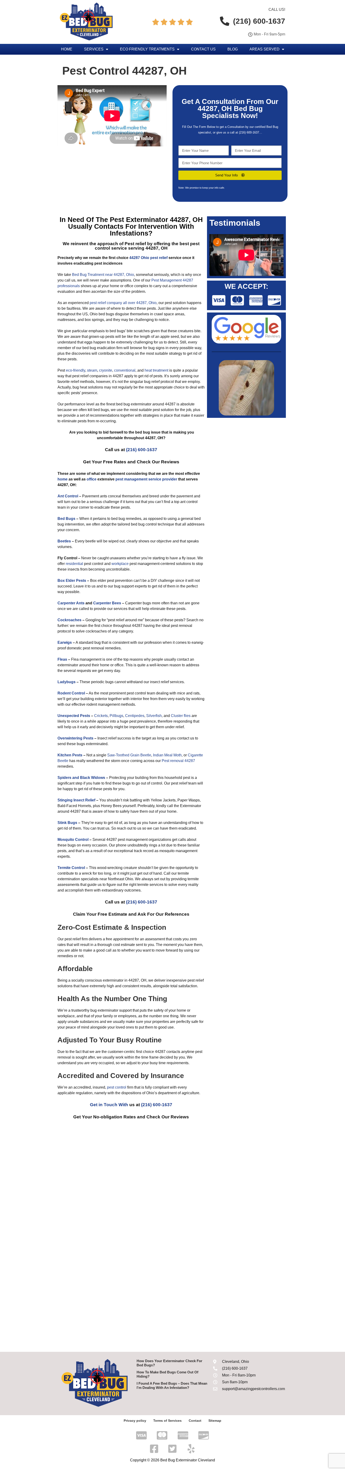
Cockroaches (69, 620)
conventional (124, 370)
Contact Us (203, 49)
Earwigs (65, 642)
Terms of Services (167, 1420)
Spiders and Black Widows (81, 778)
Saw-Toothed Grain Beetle (129, 755)
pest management (131, 479)
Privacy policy (135, 1420)
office (91, 479)
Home (66, 49)
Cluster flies (181, 716)
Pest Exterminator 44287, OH (156, 219)
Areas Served (264, 49)
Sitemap (214, 1420)
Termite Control (71, 868)
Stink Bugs (67, 823)
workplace (120, 564)
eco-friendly (75, 370)
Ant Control (68, 496)
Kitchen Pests (70, 755)
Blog (232, 49)
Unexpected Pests (74, 716)
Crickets (101, 716)
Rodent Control (71, 693)
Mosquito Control (73, 840)
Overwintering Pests (75, 738)
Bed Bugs (66, 519)
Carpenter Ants (71, 603)
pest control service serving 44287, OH (147, 246)
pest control (116, 1087)
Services (94, 49)
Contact (195, 1420)
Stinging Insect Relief (76, 800)
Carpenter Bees (107, 603)
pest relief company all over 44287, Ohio (123, 303)
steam (92, 370)
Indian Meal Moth (167, 755)
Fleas (62, 659)
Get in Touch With (109, 1104)
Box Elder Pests (72, 581)
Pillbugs (116, 716)
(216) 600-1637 (249, 132)
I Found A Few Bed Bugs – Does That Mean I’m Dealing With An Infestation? (172, 1385)
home (63, 479)
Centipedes (134, 716)
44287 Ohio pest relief (148, 258)
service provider (162, 479)
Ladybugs (67, 682)
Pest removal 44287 (178, 761)
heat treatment (156, 370)
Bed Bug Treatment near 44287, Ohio (103, 275)
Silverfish (154, 716)
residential (74, 564)
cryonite (105, 370)
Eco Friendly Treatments (147, 49)
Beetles (64, 541)
